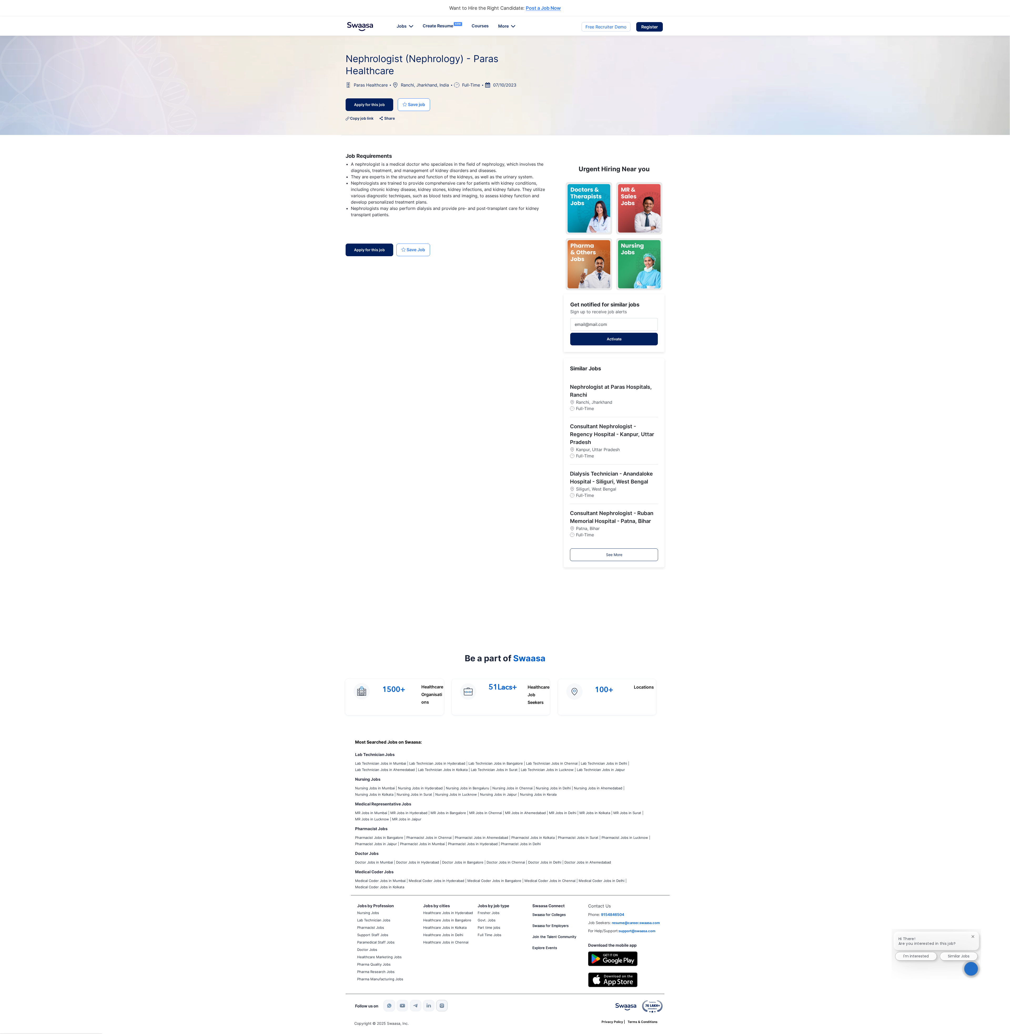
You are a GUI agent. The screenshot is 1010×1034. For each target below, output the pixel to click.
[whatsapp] (389, 1005)
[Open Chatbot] (971, 969)
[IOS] (613, 979)
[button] (649, 27)
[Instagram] (442, 1005)
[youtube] (402, 1005)
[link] (360, 26)
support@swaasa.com (637, 931)
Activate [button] (614, 339)
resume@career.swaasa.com (636, 923)
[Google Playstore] (613, 958)
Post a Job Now (543, 8)
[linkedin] (429, 1005)
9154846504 (612, 914)
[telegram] (415, 1005)
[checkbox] (414, 104)
